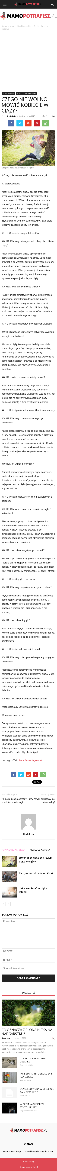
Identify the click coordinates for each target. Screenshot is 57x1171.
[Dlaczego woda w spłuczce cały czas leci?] (9, 1092)
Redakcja (11, 116)
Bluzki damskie (8, 94)
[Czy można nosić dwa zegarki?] (9, 1062)
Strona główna (8, 26)
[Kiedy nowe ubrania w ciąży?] (9, 876)
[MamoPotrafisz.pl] (28, 16)
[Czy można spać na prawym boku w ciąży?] (9, 861)
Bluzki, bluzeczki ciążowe (26, 94)
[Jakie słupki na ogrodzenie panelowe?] (9, 1077)
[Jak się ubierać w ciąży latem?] (9, 892)
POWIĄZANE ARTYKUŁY (14, 850)
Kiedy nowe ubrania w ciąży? (36, 873)
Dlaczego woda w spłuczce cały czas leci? (37, 1090)
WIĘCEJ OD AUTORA (39, 850)
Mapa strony (28, 1161)
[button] (52, 4)
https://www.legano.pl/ (30, 760)
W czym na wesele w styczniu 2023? (32, 1106)
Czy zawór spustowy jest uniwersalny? (42, 801)
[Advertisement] (28, 60)
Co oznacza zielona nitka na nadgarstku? (27, 1032)
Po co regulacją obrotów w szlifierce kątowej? (14, 801)
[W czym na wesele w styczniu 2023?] (9, 1108)
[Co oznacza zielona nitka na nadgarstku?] (28, 1013)
